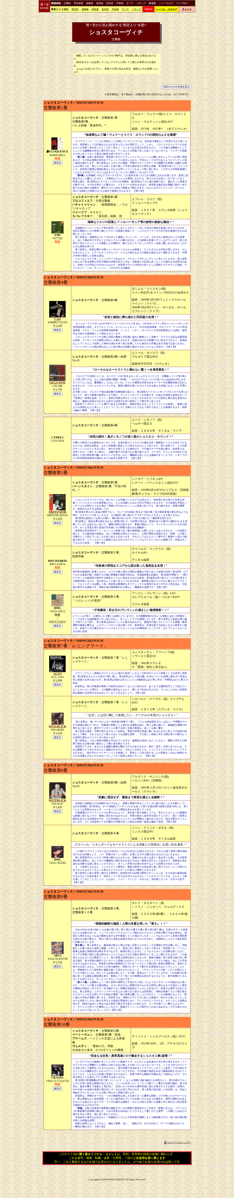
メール (79, 68)
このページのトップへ (179, 1142)
